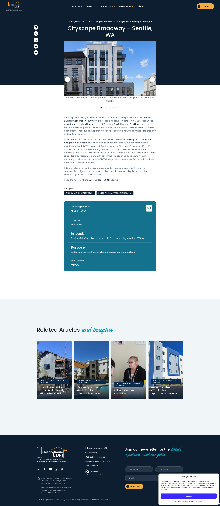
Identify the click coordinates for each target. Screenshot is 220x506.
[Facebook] (36, 27)
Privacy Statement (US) (96, 448)
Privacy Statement (195, 502)
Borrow (76, 6)
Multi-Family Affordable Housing (115, 193)
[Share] (36, 52)
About (141, 6)
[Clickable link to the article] (54, 370)
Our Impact (106, 6)
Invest (90, 6)
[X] (36, 33)
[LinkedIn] (36, 40)
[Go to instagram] (56, 469)
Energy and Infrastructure (80, 193)
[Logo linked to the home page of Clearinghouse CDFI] (14, 6)
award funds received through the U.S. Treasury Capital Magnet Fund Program (104, 124)
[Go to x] (62, 469)
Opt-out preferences (181, 502)
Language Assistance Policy (97, 461)
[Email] (36, 46)
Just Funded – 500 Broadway (104, 179)
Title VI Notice (91, 465)
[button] (101, 107)
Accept (189, 496)
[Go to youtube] (50, 469)
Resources (125, 6)
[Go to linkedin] (39, 469)
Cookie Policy (91, 452)
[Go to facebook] (44, 469)
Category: (68, 188)
